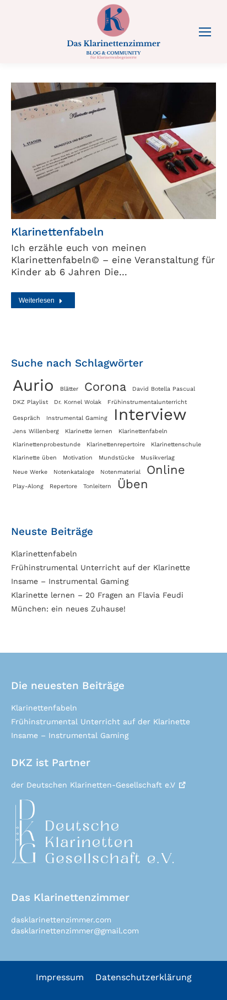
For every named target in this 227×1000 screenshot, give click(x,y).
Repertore (63, 486)
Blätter (69, 388)
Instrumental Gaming (76, 418)
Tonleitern (97, 486)
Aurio (33, 385)
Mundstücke (116, 457)
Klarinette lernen (88, 431)
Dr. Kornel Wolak (77, 402)
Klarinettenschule (176, 444)
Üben (132, 484)
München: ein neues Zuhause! (68, 608)
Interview (150, 414)
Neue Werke (30, 472)
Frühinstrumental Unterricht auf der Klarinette (100, 567)
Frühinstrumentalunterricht (147, 402)
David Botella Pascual (163, 388)
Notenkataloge (73, 472)
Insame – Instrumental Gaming (69, 581)
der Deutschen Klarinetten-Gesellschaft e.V (93, 784)
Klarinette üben (35, 457)
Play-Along (28, 486)
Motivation (78, 457)
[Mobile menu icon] (205, 32)
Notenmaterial (120, 472)
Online (166, 470)
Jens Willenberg (36, 431)
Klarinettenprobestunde (46, 444)
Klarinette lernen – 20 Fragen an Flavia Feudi (97, 595)
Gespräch (26, 418)
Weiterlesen (37, 300)
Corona (105, 386)
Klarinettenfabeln (57, 231)
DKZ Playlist (30, 402)
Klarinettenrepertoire (116, 444)
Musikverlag (157, 457)
